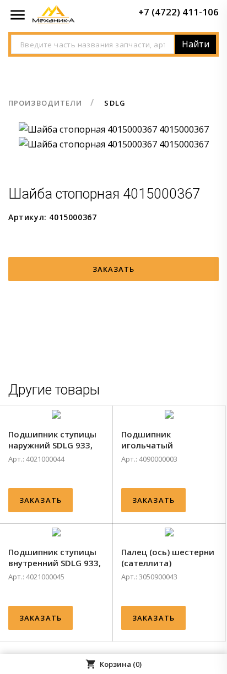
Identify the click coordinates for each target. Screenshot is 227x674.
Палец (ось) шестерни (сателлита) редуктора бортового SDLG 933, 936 (167, 557)
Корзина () (113, 664)
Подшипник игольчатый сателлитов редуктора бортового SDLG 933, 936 (167, 440)
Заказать (114, 269)
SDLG (114, 103)
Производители (45, 103)
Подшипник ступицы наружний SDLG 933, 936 (52, 440)
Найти (195, 44)
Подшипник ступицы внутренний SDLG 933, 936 (54, 557)
